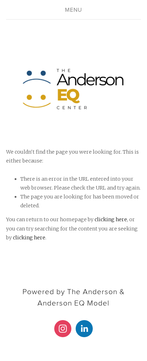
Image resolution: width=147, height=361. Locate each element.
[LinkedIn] (84, 328)
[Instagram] (62, 328)
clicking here (111, 219)
